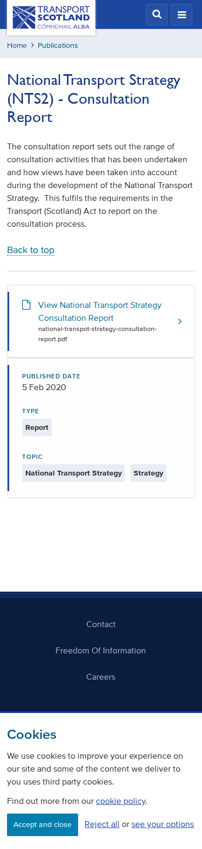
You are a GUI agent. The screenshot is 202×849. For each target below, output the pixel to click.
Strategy (148, 473)
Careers (100, 676)
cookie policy (120, 800)
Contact (101, 624)
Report (36, 427)
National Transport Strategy (73, 473)
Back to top (30, 249)
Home (17, 45)
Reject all (102, 824)
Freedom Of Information (100, 650)
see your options (162, 824)
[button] (157, 14)
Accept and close (42, 825)
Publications (58, 45)
